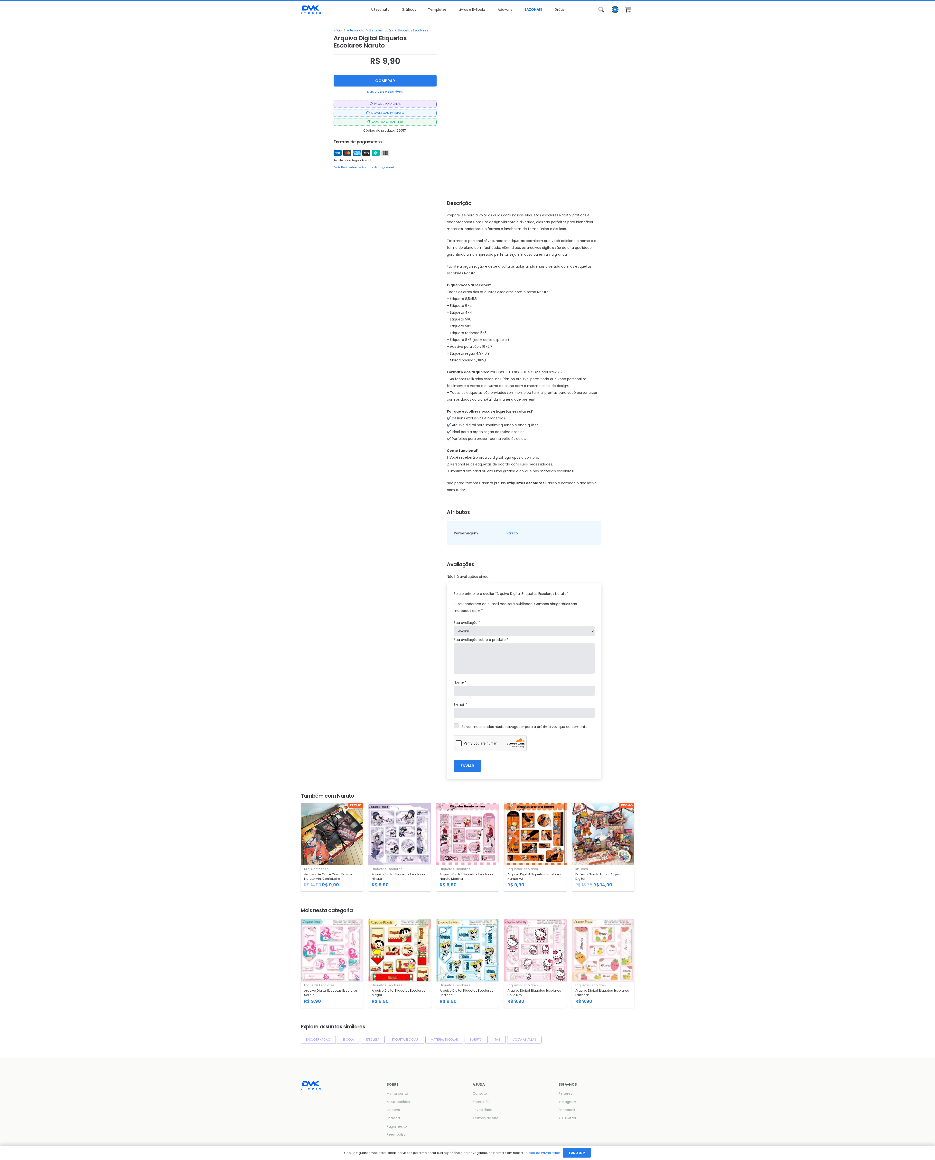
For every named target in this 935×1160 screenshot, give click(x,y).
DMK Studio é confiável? (385, 92)
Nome (460, 682)
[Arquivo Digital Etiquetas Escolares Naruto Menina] (467, 847)
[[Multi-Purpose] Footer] (311, 9)
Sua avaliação (467, 622)
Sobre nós (481, 1101)
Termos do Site (485, 1118)
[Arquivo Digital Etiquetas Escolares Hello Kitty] (535, 963)
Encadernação (381, 30)
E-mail (460, 704)
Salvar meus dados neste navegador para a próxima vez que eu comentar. (525, 726)
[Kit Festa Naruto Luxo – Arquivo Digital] (603, 847)
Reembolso (396, 1134)
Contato (480, 1093)
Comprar (385, 81)
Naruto (512, 533)
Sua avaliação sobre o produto (481, 639)
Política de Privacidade (542, 1152)
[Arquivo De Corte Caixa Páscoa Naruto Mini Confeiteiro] (332, 847)
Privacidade (482, 1109)
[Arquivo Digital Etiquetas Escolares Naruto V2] (535, 847)
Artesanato (356, 30)
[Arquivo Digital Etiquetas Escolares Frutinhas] (603, 963)
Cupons (393, 1109)
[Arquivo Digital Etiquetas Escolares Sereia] (332, 963)
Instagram (567, 1101)
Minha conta (397, 1093)
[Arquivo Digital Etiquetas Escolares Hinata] (399, 847)
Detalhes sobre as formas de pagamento (367, 167)
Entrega (393, 1118)
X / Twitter (567, 1118)
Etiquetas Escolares (413, 30)
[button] (392, 9)
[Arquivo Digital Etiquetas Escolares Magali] (399, 963)
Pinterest (566, 1093)
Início (338, 30)
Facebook (567, 1109)
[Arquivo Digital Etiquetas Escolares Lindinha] (467, 963)
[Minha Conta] (615, 11)
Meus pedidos (398, 1101)
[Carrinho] (627, 9)
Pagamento (397, 1126)
